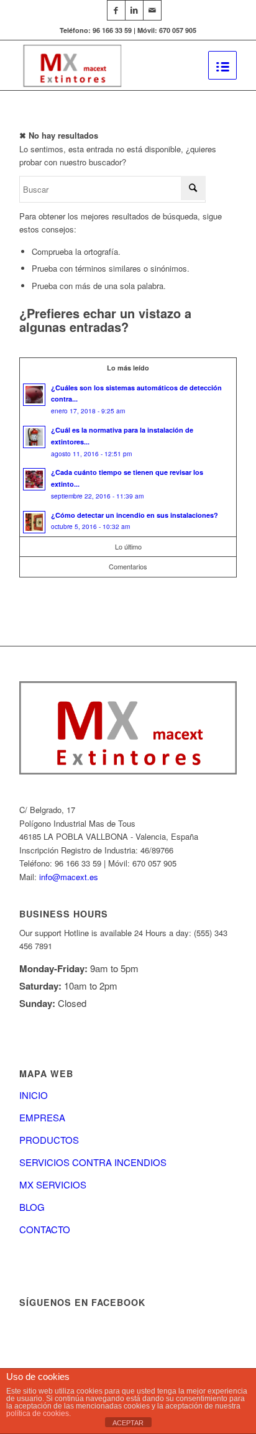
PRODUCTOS (49, 1139)
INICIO (33, 1094)
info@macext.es (68, 877)
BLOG (32, 1206)
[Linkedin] (134, 10)
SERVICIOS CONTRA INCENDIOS (93, 1162)
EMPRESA (42, 1117)
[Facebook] (116, 10)
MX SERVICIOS (52, 1184)
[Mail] (152, 10)
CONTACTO (44, 1229)
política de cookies (37, 1413)
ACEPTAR (128, 1423)
